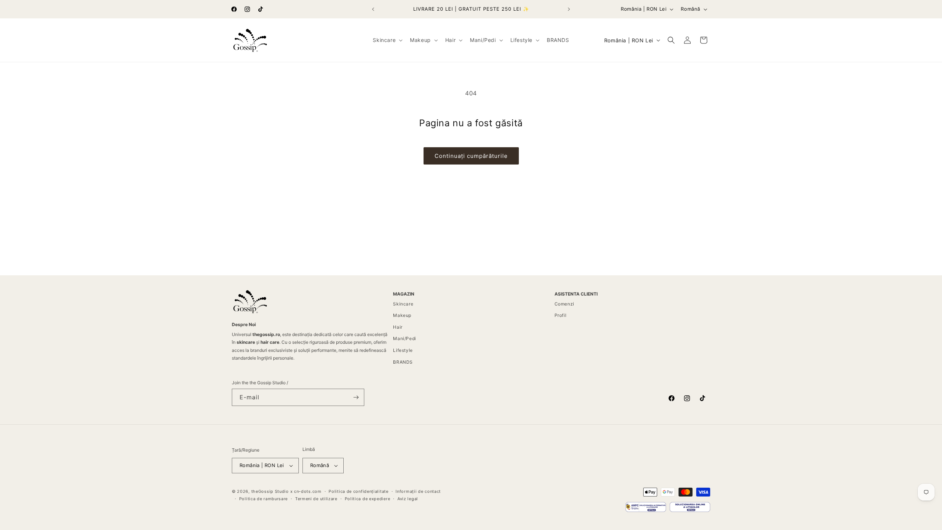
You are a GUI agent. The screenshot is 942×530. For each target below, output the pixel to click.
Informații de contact (418, 491)
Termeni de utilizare (316, 498)
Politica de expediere (367, 498)
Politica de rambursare (263, 498)
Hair (397, 327)
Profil (561, 315)
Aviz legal (407, 498)
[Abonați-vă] (356, 397)
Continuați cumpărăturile (471, 155)
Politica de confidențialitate (358, 491)
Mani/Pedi (404, 338)
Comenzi (564, 304)
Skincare (403, 304)
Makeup (402, 315)
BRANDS (403, 362)
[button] (387, 40)
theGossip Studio (270, 491)
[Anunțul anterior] (373, 9)
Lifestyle (402, 350)
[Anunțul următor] (569, 9)
